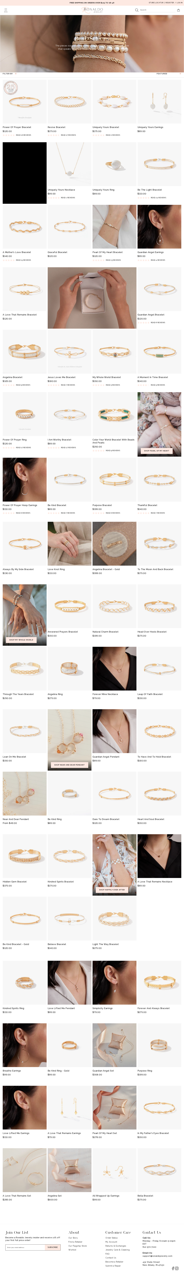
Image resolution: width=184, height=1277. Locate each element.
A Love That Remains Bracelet (20, 314)
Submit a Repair (113, 1266)
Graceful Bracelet (57, 252)
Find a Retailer (75, 1242)
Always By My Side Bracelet (18, 569)
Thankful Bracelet (147, 505)
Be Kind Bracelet (57, 505)
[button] (5, 9)
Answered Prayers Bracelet (63, 631)
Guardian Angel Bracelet (151, 314)
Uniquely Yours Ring (103, 190)
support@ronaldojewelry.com (157, 1256)
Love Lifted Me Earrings (16, 1133)
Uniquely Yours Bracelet (106, 127)
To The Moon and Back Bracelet (155, 569)
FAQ (107, 1254)
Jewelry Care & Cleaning (117, 1250)
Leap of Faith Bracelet (150, 694)
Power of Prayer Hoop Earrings (20, 505)
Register (170, 3)
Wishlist (72, 1250)
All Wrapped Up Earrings (106, 1196)
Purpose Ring (145, 1070)
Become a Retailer (114, 1262)
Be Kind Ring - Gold (58, 1070)
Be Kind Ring (55, 819)
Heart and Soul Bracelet (151, 819)
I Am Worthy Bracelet (59, 439)
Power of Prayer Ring (15, 439)
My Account (111, 1242)
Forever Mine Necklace (105, 694)
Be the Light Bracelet (150, 190)
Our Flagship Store (77, 1246)
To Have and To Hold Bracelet (154, 757)
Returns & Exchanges (115, 1246)
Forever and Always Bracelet (154, 1008)
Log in (180, 3)
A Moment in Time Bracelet (153, 377)
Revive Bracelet (56, 127)
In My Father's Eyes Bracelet (153, 1133)
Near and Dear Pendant (16, 819)
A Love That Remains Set (17, 1196)
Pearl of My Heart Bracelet (108, 252)
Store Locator (156, 3)
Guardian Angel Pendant (106, 757)
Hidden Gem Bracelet (15, 881)
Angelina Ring (55, 694)
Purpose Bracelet (102, 505)
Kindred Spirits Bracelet (61, 881)
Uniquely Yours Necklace (61, 190)
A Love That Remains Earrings (64, 1133)
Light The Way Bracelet (106, 944)
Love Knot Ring (56, 569)
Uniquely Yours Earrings (150, 127)
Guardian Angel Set (103, 1070)
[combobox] (158, 10)
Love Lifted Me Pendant (61, 1008)
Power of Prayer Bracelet (17, 127)
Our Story (73, 1238)
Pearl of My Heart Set (105, 1133)
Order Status (111, 1238)
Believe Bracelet (57, 944)
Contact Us (110, 1258)
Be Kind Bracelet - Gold (16, 944)
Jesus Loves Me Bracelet (62, 377)
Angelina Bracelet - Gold (106, 569)
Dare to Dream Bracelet (106, 819)
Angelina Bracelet (12, 377)
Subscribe (53, 1247)
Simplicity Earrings (103, 1008)
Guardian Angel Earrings (151, 252)
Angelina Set (55, 1196)
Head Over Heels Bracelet (152, 631)
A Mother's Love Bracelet (17, 252)
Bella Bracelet (145, 1196)
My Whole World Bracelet (107, 377)
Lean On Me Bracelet (14, 757)
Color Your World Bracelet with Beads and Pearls (114, 441)
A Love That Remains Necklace (155, 881)
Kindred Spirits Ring (13, 1008)
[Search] (137, 10)
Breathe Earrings (12, 1070)
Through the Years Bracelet (18, 694)
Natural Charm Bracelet (106, 631)
